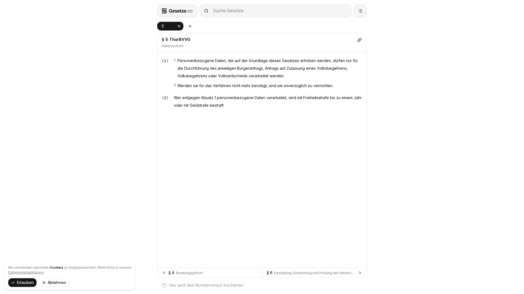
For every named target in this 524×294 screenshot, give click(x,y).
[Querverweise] (359, 40)
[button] (170, 26)
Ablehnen (57, 282)
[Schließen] (179, 26)
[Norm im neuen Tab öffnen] (190, 26)
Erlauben (25, 282)
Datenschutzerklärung (25, 272)
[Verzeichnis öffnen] (360, 10)
